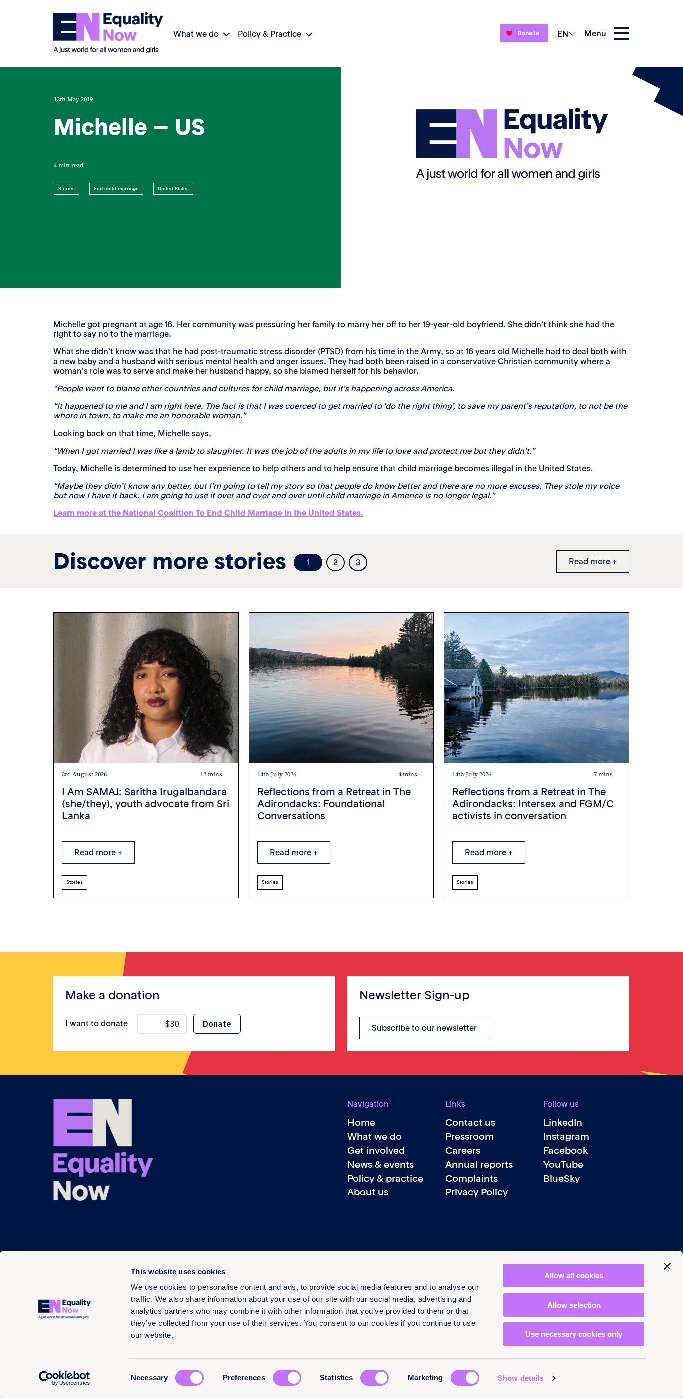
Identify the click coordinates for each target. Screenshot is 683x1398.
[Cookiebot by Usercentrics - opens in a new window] (64, 1378)
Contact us (471, 1122)
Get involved (376, 1150)
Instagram (567, 1136)
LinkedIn (563, 1122)
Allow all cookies (574, 1275)
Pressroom (470, 1136)
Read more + (593, 561)
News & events (381, 1164)
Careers (463, 1150)
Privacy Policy (477, 1192)
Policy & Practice (270, 34)
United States (173, 189)
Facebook (566, 1150)
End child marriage (116, 189)
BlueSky (562, 1178)
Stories (66, 189)
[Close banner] (667, 1266)
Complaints (472, 1178)
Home (362, 1122)
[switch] (287, 1378)
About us (368, 1192)
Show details (521, 1378)
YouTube (564, 1164)
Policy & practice (386, 1178)
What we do (196, 34)
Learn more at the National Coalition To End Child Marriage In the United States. (209, 513)
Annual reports (479, 1164)
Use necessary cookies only (574, 1334)
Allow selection (574, 1305)
